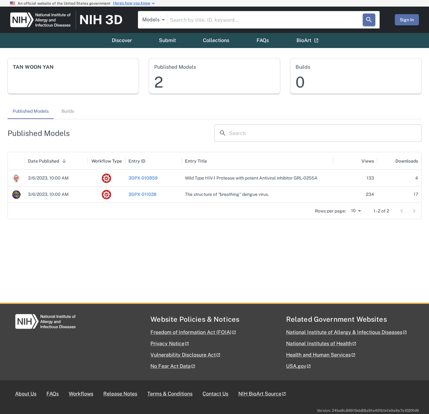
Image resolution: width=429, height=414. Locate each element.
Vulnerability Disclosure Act (183, 355)
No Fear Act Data (170, 366)
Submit (167, 40)
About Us (25, 394)
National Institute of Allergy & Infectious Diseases (344, 332)
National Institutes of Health (319, 344)
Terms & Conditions (170, 394)
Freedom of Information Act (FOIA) (190, 332)
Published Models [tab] (31, 111)
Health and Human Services (318, 355)
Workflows (81, 394)
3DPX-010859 (143, 177)
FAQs (263, 40)
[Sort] (64, 161)
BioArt (303, 40)
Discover (122, 40)
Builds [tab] (68, 111)
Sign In (407, 19)
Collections (216, 40)
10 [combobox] (353, 210)
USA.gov (296, 366)
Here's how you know (131, 3)
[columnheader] (16, 161)
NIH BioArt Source (259, 394)
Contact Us (215, 394)
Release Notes (120, 394)
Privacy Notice (167, 344)
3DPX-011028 (142, 194)
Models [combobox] (151, 20)
